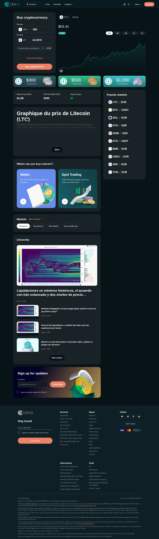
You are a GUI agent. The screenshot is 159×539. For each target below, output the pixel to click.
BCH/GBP (68, 135)
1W (117, 33)
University (57, 4)
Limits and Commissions (69, 466)
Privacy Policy (94, 435)
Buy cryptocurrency (34, 67)
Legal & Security (94, 428)
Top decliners (38, 226)
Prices (47, 4)
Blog (90, 445)
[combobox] (64, 17)
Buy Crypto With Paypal (68, 432)
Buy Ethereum (65, 425)
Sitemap (92, 454)
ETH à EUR (50, 135)
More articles (57, 358)
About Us (92, 415)
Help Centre (93, 451)
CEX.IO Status (130, 424)
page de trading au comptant (80, 138)
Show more (64, 445)
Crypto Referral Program (98, 473)
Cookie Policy (93, 438)
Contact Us (93, 422)
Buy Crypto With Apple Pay (69, 441)
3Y (142, 33)
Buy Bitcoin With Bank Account (71, 435)
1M (126, 33)
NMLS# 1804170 (31, 504)
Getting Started (65, 473)
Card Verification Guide (68, 483)
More (57, 150)
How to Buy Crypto (66, 470)
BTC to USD (64, 428)
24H (109, 33)
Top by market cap (71, 226)
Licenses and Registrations (86, 524)
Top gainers (23, 226)
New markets (53, 226)
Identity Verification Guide (69, 479)
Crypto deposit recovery (97, 479)
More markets (34, 219)
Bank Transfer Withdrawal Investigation (98, 484)
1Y (134, 33)
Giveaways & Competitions (69, 486)
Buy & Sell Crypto (66, 419)
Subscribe (58, 384)
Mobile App (93, 470)
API (90, 466)
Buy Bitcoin (64, 422)
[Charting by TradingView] (61, 71)
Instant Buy (64, 415)
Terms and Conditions (34, 58)
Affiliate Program (95, 476)
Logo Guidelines (94, 448)
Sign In (137, 4)
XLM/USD (59, 135)
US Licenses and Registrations (84, 505)
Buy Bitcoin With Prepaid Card (71, 438)
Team (91, 425)
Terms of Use (93, 432)
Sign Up (149, 4)
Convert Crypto (94, 488)
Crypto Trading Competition (70, 489)
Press (91, 441)
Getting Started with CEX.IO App (71, 476)
